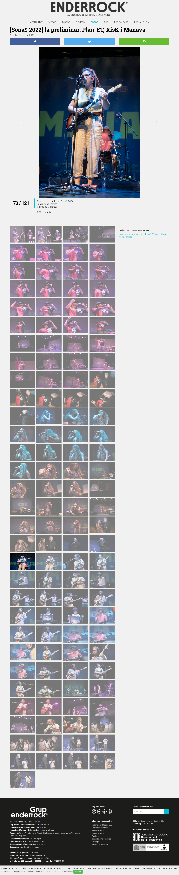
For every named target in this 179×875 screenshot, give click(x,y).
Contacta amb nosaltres (101, 839)
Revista (80, 22)
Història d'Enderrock (100, 830)
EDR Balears (121, 22)
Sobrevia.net (148, 824)
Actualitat (36, 22)
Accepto (78, 872)
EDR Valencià (141, 22)
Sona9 (122, 234)
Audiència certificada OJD (102, 825)
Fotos (94, 22)
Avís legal (95, 842)
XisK (149, 234)
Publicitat (95, 836)
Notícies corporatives (100, 828)
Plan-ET (142, 234)
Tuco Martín (132, 234)
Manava (156, 234)
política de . (65, 871)
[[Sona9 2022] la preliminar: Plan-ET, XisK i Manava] (22, 234)
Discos (66, 22)
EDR (106, 22)
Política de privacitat (100, 844)
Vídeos (52, 22)
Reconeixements (98, 833)
